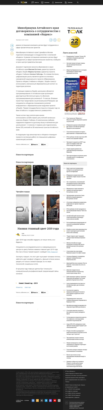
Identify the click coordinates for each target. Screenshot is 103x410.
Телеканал (46, 2)
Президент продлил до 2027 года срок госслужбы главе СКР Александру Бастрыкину (76, 143)
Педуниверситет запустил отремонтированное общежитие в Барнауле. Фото (77, 300)
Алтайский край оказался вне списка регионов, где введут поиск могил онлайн (75, 217)
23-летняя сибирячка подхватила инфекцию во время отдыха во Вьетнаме (76, 203)
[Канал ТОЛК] (43, 144)
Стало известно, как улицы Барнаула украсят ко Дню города (76, 252)
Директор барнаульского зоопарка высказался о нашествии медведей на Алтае (77, 71)
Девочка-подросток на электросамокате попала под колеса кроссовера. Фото (75, 271)
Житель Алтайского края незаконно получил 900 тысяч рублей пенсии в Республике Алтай (75, 245)
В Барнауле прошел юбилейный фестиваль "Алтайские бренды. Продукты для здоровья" (76, 126)
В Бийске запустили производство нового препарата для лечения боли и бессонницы (77, 231)
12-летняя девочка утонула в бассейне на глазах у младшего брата (76, 312)
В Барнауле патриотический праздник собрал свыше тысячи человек (76, 176)
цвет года (28, 287)
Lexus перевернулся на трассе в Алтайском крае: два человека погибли (76, 285)
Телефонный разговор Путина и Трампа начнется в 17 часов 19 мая (53, 215)
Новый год (19, 287)
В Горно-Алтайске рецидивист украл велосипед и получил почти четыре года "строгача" (77, 332)
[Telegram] (50, 40)
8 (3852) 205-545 (71, 393)
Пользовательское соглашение (76, 403)
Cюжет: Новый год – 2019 (28, 283)
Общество (24, 235)
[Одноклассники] (58, 40)
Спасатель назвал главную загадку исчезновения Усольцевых (77, 350)
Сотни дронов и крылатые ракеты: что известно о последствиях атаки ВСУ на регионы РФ (77, 319)
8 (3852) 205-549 (71, 395)
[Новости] (34, 144)
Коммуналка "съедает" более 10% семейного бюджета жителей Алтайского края (76, 58)
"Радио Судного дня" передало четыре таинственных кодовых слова (76, 237)
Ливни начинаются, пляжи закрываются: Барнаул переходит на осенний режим (76, 344)
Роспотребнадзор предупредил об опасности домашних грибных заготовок (76, 224)
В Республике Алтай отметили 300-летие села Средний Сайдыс (77, 137)
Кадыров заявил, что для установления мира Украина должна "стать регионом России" (23, 211)
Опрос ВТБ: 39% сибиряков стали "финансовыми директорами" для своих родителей (77, 325)
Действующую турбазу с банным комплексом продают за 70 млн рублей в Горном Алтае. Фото (76, 278)
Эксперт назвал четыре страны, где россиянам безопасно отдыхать (76, 64)
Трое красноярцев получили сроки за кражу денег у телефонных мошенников (77, 157)
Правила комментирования (75, 405)
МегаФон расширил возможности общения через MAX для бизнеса (76, 306)
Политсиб (18, 40)
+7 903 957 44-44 (71, 389)
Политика (70, 2)
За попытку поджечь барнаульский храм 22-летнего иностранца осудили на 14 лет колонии (76, 292)
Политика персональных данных (76, 402)
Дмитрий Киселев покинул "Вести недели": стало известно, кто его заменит (77, 264)
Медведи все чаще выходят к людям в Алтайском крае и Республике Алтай (75, 190)
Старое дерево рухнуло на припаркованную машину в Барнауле (75, 150)
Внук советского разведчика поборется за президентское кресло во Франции (75, 170)
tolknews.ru (72, 371)
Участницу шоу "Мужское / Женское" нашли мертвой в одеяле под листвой (77, 119)
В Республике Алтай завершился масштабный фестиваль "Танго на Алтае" (77, 210)
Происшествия (58, 2)
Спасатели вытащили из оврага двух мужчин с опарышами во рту (76, 132)
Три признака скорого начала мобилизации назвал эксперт (75, 338)
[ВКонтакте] (54, 40)
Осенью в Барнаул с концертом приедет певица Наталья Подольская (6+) (76, 258)
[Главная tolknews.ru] (24, 2)
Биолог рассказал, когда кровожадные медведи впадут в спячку (76, 356)
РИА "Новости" (52, 252)
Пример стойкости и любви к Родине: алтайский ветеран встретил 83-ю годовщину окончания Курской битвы (75, 364)
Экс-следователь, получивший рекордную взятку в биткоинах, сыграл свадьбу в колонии (76, 183)
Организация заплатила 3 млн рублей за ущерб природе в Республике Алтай (75, 197)
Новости (37, 2)
